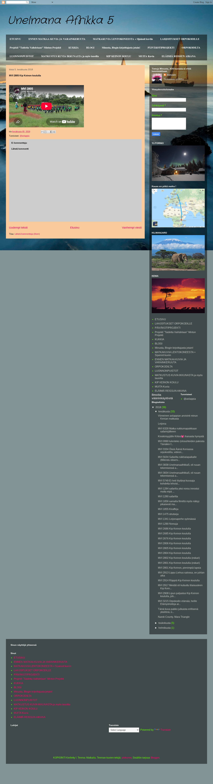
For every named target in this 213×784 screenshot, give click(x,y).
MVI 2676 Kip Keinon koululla (174, 538)
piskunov (126, 757)
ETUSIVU (15, 39)
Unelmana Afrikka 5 (60, 20)
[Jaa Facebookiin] (51, 131)
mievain (171, 75)
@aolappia (24, 136)
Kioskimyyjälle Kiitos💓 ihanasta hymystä (181, 436)
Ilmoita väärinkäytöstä (162, 396)
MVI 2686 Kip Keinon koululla (174, 528)
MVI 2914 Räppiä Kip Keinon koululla (179, 580)
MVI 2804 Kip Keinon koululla (174, 553)
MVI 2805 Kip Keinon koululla (174, 548)
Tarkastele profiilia (174, 79)
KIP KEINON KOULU (118, 56)
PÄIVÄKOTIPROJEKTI (161, 47)
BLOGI (90, 47)
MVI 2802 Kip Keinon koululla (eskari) (179, 558)
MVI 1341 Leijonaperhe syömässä (177, 519)
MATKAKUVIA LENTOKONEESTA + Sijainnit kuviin (123, 39)
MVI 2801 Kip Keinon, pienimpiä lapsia (179, 567)
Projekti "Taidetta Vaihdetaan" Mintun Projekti (35, 47)
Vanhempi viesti (132, 227)
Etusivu (74, 227)
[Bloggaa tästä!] (45, 131)
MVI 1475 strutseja (168, 514)
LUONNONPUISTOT (22, 56)
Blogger (155, 757)
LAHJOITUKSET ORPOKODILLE (179, 39)
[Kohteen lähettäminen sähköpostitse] (42, 131)
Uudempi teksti (18, 227)
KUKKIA (73, 47)
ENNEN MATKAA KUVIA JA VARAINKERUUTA (57, 39)
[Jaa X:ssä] (48, 131)
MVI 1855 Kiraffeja (168, 509)
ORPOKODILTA (191, 47)
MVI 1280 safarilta (168, 496)
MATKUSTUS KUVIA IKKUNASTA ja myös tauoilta (70, 56)
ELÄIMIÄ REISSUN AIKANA (179, 56)
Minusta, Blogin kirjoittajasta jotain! (121, 47)
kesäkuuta (164, 411)
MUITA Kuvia (146, 56)
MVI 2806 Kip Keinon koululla (174, 543)
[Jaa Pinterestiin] (54, 131)
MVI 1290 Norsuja (168, 523)
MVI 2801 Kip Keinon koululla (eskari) (179, 563)
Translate (165, 729)
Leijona (162, 423)
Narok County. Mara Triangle (174, 617)
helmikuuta (164, 627)
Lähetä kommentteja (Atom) (27, 234)
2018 (158, 407)
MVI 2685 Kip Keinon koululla (174, 533)
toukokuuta (164, 623)
